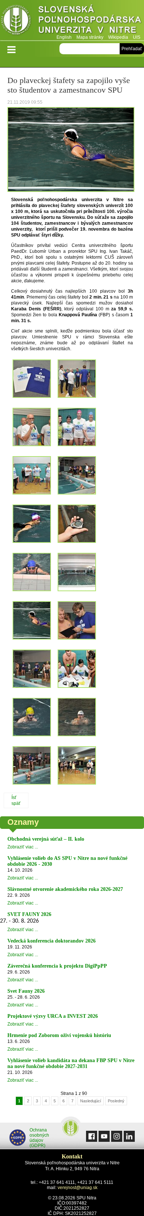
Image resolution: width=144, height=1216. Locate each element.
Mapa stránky (89, 37)
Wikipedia (118, 37)
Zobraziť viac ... (22, 847)
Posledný (116, 1101)
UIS (136, 37)
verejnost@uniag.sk (77, 1187)
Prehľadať (131, 48)
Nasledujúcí (90, 1101)
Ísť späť (16, 800)
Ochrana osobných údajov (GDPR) (39, 1137)
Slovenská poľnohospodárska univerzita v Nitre (72, 20)
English (64, 37)
